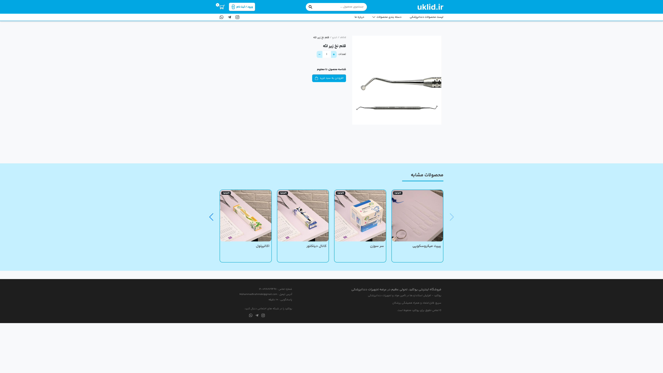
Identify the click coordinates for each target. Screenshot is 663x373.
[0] (222, 7)
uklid (343, 38)
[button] (211, 217)
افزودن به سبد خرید (331, 78)
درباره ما (359, 17)
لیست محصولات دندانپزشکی (426, 17)
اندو (334, 38)
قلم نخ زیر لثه (321, 38)
